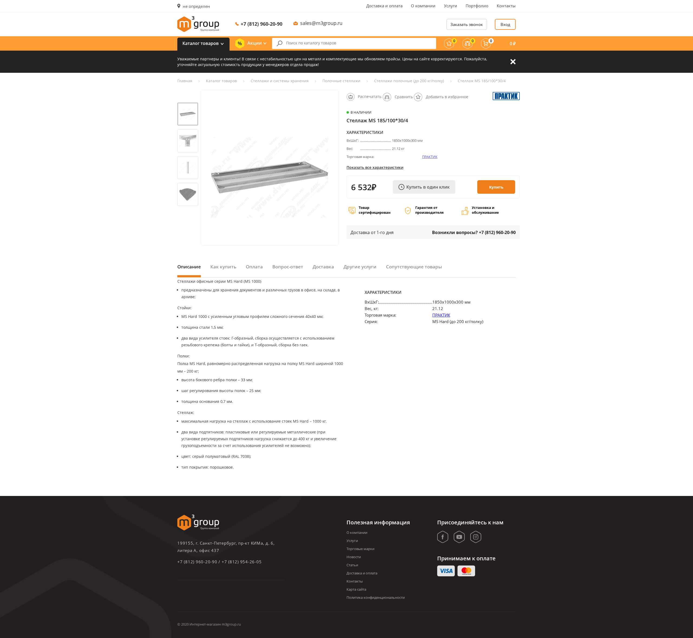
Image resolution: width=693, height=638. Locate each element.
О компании (423, 5)
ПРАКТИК (429, 156)
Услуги (450, 5)
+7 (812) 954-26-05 (242, 561)
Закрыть (513, 61)
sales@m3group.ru (321, 23)
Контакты (506, 5)
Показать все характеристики (374, 167)
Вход (505, 24)
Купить (496, 187)
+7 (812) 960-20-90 (261, 24)
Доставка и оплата (384, 5)
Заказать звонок (466, 24)
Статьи (352, 565)
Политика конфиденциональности (375, 597)
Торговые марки (360, 548)
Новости (353, 556)
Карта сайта (356, 589)
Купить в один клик (428, 187)
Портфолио (477, 5)
